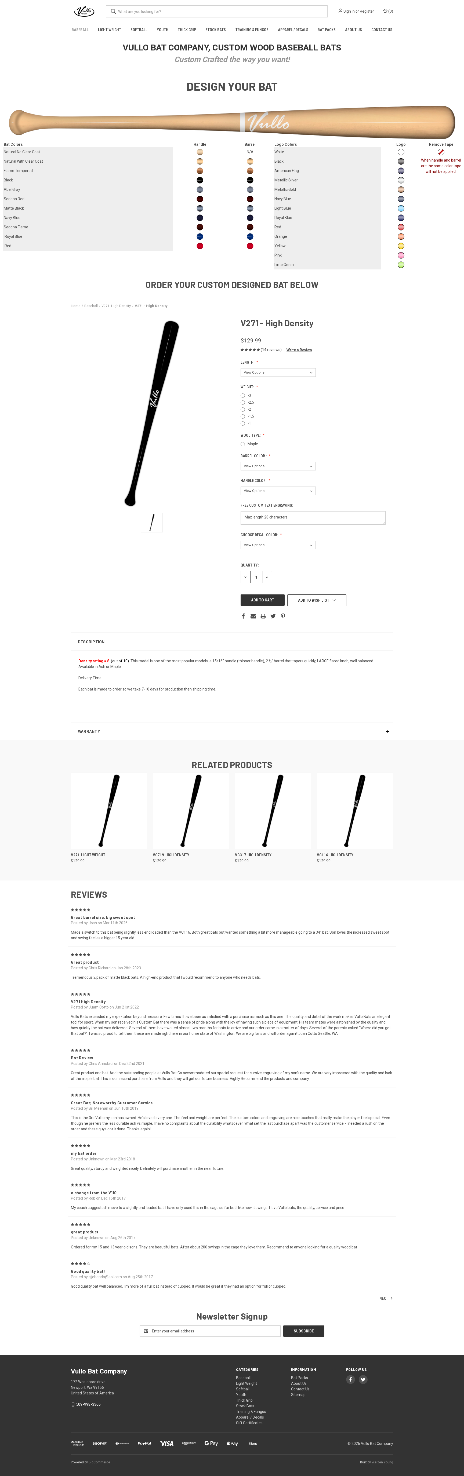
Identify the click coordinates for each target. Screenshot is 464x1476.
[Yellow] (401, 246)
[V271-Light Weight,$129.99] (109, 811)
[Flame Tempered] (200, 170)
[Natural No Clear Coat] (200, 152)
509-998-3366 (88, 1404)
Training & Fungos (252, 30)
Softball (138, 30)
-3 (249, 395)
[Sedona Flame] (200, 227)
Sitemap (298, 1395)
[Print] (263, 616)
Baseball (80, 30)
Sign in (349, 11)
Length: (248, 362)
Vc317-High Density (253, 855)
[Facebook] (243, 616)
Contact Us (381, 30)
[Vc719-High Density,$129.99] (191, 811)
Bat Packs (327, 30)
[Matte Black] (200, 208)
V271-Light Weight (88, 855)
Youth (162, 30)
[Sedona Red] (200, 199)
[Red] (401, 227)
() (390, 11)
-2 (249, 409)
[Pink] (401, 255)
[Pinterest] (283, 616)
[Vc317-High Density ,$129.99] (273, 811)
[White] (401, 152)
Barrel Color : (254, 456)
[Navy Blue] (401, 199)
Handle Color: (254, 480)
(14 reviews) (271, 350)
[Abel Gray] (200, 189)
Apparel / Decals (293, 30)
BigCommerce (99, 1462)
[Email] (253, 616)
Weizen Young (382, 1462)
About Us (353, 30)
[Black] (401, 161)
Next (384, 1298)
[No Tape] (441, 152)
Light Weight (109, 30)
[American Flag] (401, 170)
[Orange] (401, 236)
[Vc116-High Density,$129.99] (355, 811)
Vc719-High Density (171, 855)
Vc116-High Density (335, 855)
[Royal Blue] (401, 217)
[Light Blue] (401, 208)
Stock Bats (215, 30)
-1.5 (251, 416)
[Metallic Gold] (401, 189)
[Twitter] (273, 616)
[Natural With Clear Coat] (200, 161)
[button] (297, 350)
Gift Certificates (249, 1423)
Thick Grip (187, 30)
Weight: (248, 387)
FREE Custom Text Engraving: (267, 505)
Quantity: (250, 565)
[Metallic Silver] (401, 180)
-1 (249, 423)
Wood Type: (251, 435)
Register (367, 11)
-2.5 (251, 402)
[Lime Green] (401, 264)
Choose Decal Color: (260, 535)
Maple (253, 444)
